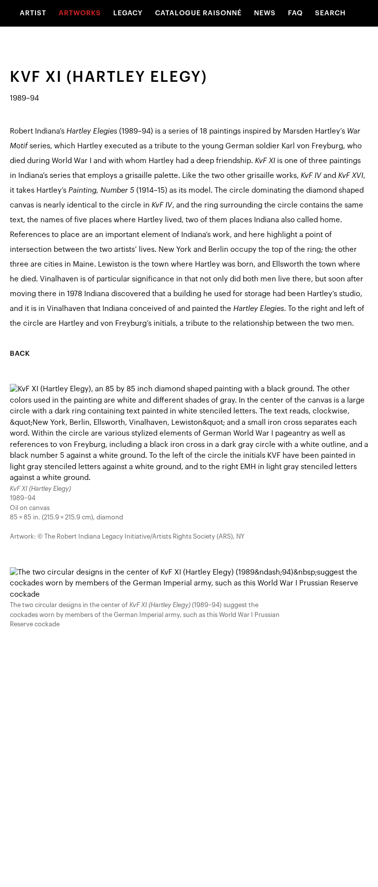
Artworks (80, 13)
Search (330, 13)
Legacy (128, 13)
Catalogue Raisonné (198, 13)
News (265, 13)
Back (20, 353)
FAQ (295, 13)
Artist (33, 13)
